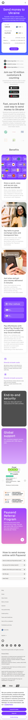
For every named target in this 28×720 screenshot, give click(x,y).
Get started (14, 49)
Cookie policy (4, 613)
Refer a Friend (4, 602)
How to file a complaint (7, 621)
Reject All (14, 713)
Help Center (4, 598)
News (2, 594)
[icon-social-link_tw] (19, 645)
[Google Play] (14, 91)
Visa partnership (5, 609)
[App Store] (14, 87)
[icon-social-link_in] (7, 645)
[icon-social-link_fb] (2, 645)
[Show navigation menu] (25, 2)
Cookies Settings (14, 717)
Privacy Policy (5, 653)
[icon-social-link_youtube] (11, 645)
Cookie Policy (8, 704)
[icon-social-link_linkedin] (15, 645)
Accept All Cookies (14, 709)
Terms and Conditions (6, 617)
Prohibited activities (6, 625)
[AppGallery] (14, 96)
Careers (3, 605)
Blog (2, 590)
